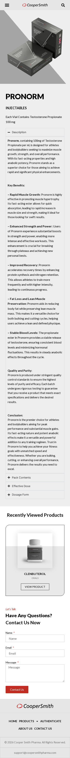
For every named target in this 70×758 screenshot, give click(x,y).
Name (9, 632)
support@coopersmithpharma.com (35, 752)
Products (26, 721)
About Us (25, 728)
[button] (7, 5)
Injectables (16, 108)
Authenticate (50, 721)
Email (9, 647)
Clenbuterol (35, 574)
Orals (35, 578)
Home (13, 721)
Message (11, 662)
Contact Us (43, 728)
